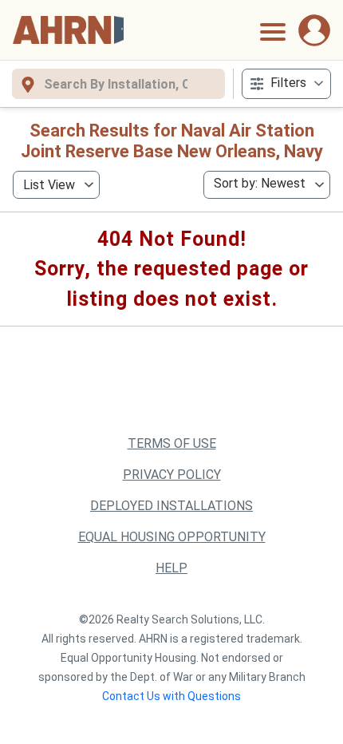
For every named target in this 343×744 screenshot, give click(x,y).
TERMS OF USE (172, 443)
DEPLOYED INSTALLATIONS (171, 505)
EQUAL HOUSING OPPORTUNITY (172, 536)
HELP (171, 568)
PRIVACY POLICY (172, 474)
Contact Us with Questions (171, 696)
